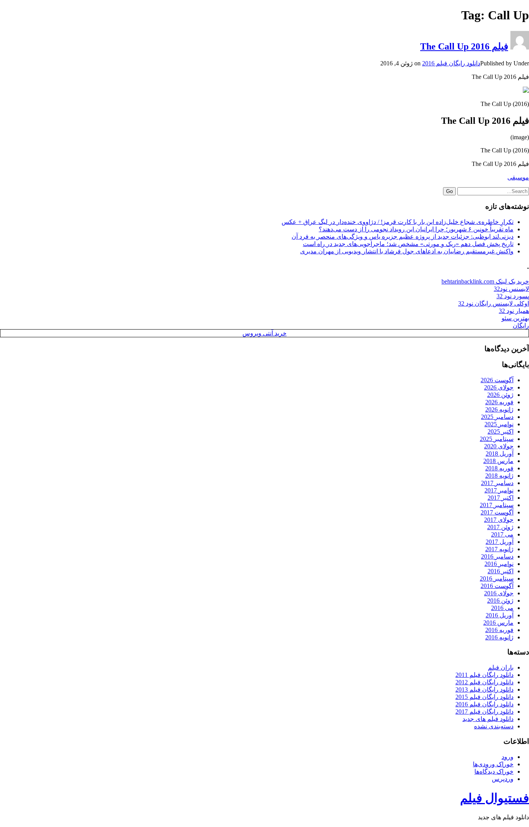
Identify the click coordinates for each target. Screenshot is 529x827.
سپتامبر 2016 (497, 578)
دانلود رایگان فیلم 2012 (484, 682)
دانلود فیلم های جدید (488, 719)
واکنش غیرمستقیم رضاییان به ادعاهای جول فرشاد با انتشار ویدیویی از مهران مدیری (407, 251)
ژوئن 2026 (500, 394)
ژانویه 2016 (499, 637)
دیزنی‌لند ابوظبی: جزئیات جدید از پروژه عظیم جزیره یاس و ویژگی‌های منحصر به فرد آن (403, 236)
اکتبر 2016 (501, 571)
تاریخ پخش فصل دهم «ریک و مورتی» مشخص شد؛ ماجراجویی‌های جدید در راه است (408, 244)
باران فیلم (501, 667)
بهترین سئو (515, 318)
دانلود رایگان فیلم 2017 (484, 711)
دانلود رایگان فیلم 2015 (484, 697)
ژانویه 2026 (499, 409)
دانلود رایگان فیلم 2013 (484, 689)
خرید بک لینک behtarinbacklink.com (485, 281)
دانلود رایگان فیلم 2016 (451, 63)
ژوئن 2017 (500, 527)
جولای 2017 (499, 519)
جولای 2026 (499, 387)
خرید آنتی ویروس (264, 333)
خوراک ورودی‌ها (493, 764)
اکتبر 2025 (501, 431)
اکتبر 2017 (501, 497)
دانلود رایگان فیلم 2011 (484, 675)
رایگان (521, 325)
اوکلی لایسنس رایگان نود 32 (493, 303)
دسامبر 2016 (497, 556)
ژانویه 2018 (499, 475)
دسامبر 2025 (497, 417)
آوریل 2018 (500, 453)
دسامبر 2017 (497, 483)
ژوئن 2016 (500, 600)
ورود (508, 757)
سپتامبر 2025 (497, 439)
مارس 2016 (498, 622)
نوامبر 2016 (499, 563)
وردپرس (503, 779)
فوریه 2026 (499, 402)
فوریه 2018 (499, 468)
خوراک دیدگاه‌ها (494, 771)
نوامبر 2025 (499, 424)
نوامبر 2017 (499, 490)
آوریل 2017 (500, 541)
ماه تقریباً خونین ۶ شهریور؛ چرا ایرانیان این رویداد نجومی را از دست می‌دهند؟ (416, 229)
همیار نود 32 (514, 311)
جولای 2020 (499, 446)
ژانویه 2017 (499, 549)
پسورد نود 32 (512, 296)
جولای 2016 (499, 593)
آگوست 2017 (497, 512)
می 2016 (502, 608)
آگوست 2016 (497, 586)
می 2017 (502, 534)
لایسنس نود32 (511, 288)
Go (449, 191)
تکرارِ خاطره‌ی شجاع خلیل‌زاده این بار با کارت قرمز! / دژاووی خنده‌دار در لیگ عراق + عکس (398, 222)
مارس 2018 (498, 461)
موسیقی (518, 177)
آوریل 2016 (500, 615)
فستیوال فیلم (494, 798)
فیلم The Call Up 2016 (464, 46)
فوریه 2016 (499, 630)
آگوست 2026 (497, 380)
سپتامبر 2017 (497, 505)
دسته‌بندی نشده (494, 726)
